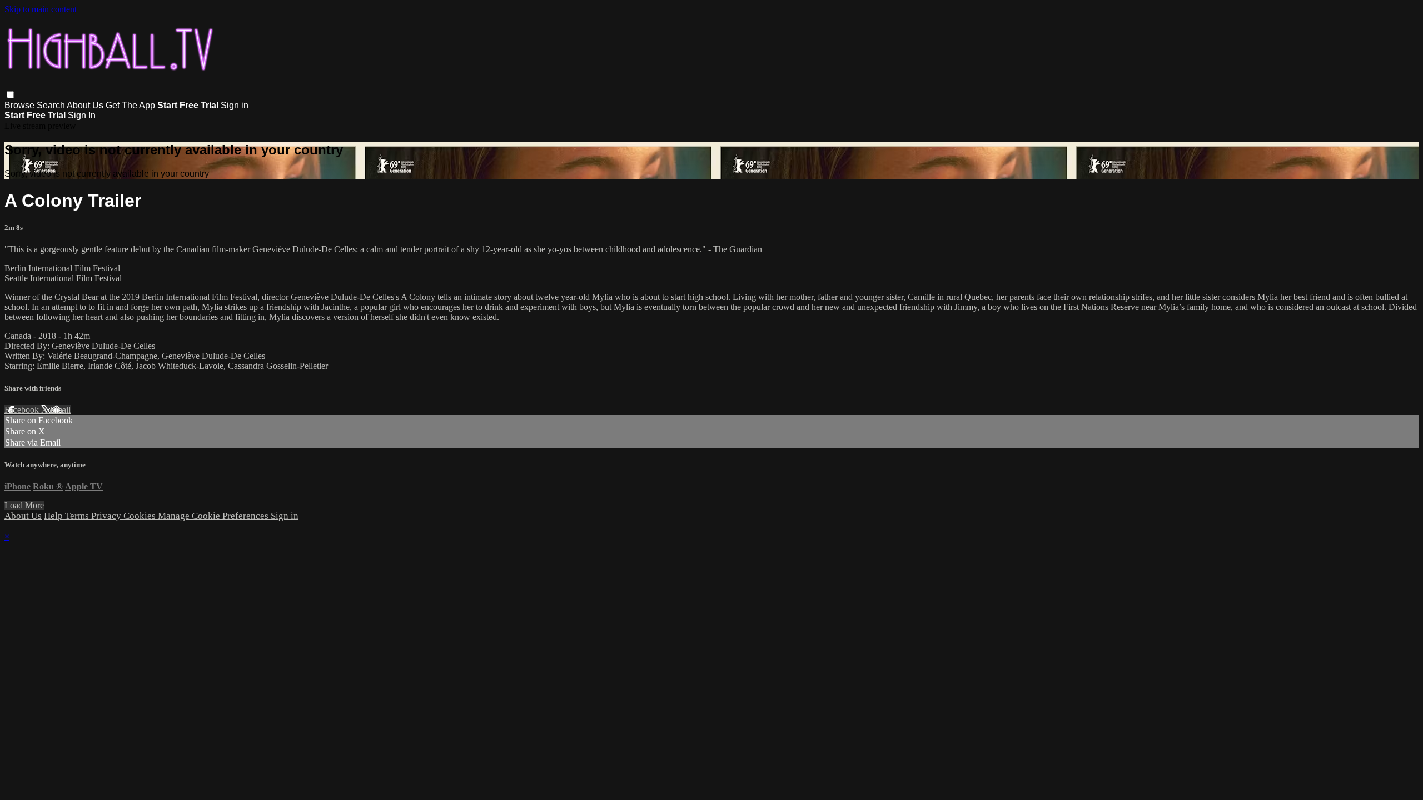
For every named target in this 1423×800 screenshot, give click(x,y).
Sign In (82, 115)
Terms (78, 516)
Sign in (234, 105)
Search (52, 105)
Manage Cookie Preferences (214, 516)
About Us (85, 105)
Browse (20, 105)
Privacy (107, 516)
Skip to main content (40, 9)
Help (54, 516)
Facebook (22, 409)
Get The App (130, 105)
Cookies (140, 516)
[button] (10, 94)
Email (60, 409)
